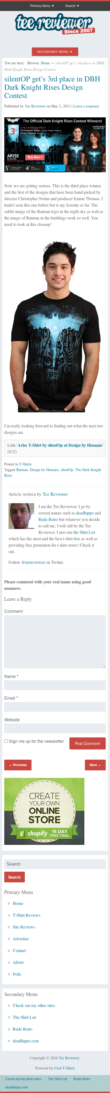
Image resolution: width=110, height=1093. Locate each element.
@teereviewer (33, 562)
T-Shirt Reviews (26, 915)
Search (70, 6)
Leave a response (86, 106)
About (18, 962)
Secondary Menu (53, 51)
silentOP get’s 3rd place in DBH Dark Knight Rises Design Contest (52, 86)
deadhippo (85, 513)
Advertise (21, 938)
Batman (22, 469)
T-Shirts (25, 464)
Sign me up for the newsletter (36, 741)
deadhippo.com (26, 1040)
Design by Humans (44, 469)
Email (11, 698)
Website (12, 720)
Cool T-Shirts (64, 1067)
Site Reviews (24, 927)
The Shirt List (24, 1017)
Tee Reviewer (35, 106)
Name (11, 676)
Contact (19, 950)
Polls (17, 974)
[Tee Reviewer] (55, 32)
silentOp (67, 469)
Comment (13, 611)
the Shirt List (84, 532)
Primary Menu (40, 6)
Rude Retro (48, 519)
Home (45, 62)
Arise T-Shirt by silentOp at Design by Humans (60, 445)
